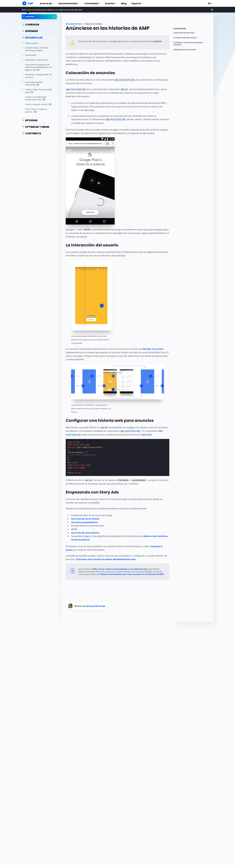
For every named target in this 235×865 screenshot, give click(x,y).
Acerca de (46, 3)
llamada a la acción (152, 348)
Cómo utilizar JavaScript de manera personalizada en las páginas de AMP (38, 67)
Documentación (68, 3)
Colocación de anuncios (183, 33)
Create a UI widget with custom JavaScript (36, 98)
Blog (123, 3)
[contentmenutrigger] (192, 29)
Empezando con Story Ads (184, 49)
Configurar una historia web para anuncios (188, 43)
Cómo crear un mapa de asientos (36, 110)
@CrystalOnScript (95, 606)
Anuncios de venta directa (85, 518)
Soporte (136, 3)
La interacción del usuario (185, 37)
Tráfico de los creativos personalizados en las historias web (119, 569)
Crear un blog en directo (36, 104)
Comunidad (91, 3)
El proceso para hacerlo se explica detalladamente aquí (106, 559)
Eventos (110, 3)
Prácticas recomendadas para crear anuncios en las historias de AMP (131, 574)
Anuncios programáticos (84, 522)
